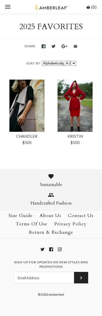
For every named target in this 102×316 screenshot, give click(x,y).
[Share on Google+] (64, 46)
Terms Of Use (31, 224)
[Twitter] (42, 249)
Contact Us (80, 215)
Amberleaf (56, 294)
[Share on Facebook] (44, 46)
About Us (50, 215)
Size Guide (21, 215)
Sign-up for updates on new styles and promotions (51, 264)
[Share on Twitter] (53, 46)
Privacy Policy (70, 224)
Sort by (33, 63)
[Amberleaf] (51, 7)
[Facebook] (51, 249)
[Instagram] (60, 249)
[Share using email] (75, 46)
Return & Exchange (51, 232)
